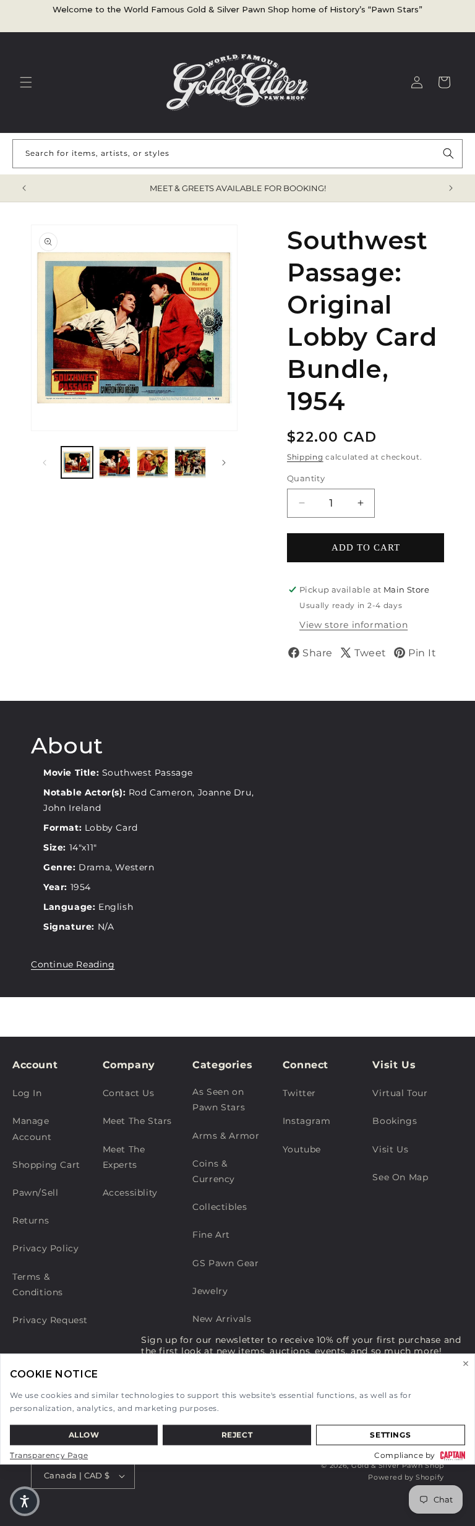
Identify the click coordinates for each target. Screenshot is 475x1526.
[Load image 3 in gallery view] (152, 462)
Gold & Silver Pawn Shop (397, 1465)
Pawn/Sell (35, 1192)
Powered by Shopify (406, 1477)
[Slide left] (44, 462)
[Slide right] (224, 462)
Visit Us (390, 1149)
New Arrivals (221, 1318)
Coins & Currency (213, 1171)
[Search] (448, 153)
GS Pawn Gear (225, 1263)
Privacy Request (50, 1320)
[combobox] (237, 154)
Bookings (394, 1120)
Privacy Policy (45, 1248)
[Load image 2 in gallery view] (115, 462)
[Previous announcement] (24, 188)
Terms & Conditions (37, 1284)
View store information (353, 624)
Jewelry (210, 1291)
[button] (26, 82)
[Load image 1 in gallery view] (77, 462)
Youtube (302, 1149)
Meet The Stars (137, 1120)
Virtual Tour (399, 1093)
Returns (30, 1220)
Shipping (305, 456)
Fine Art (211, 1234)
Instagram (306, 1120)
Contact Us (129, 1093)
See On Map (400, 1177)
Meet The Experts (124, 1157)
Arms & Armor (225, 1135)
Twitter (299, 1093)
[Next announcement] (450, 188)
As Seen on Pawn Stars (218, 1099)
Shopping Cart (46, 1164)
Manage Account (31, 1128)
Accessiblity (130, 1192)
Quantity (306, 478)
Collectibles (219, 1206)
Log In (27, 1093)
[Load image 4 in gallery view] (190, 462)
